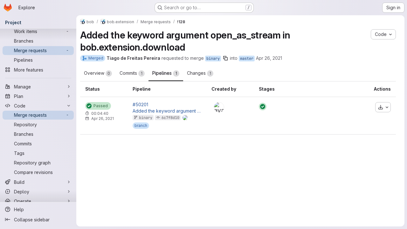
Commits (131, 73)
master (246, 58)
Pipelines (164, 73)
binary (213, 58)
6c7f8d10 (170, 117)
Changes (199, 73)
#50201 (140, 104)
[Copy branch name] (225, 58)
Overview (97, 73)
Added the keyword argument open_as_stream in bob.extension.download (167, 111)
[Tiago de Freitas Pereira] (219, 107)
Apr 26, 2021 (269, 58)
